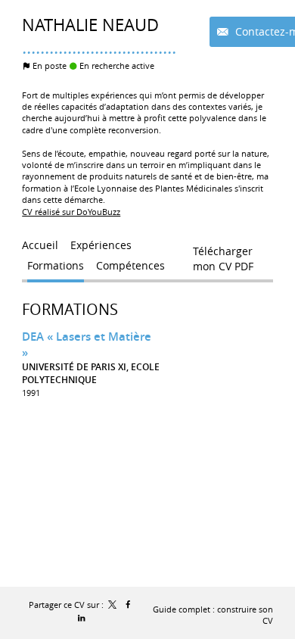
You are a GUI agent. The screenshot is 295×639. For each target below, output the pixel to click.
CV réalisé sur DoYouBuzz (71, 211)
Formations (70, 309)
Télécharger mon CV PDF (223, 254)
